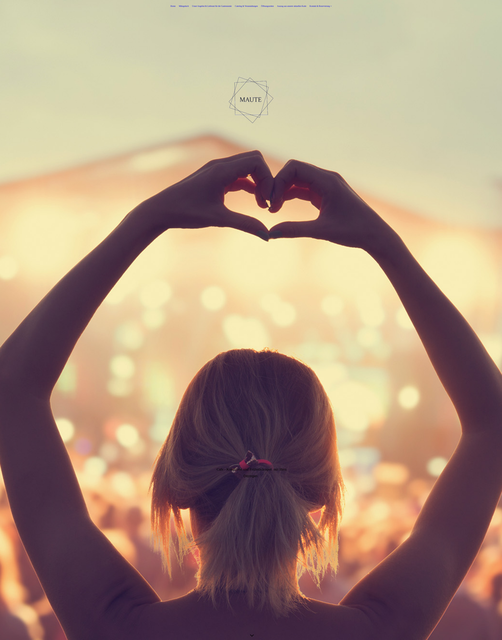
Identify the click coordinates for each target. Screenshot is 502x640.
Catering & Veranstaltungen (246, 6)
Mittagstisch (184, 6)
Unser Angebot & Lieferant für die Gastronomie (212, 6)
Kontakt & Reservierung (320, 6)
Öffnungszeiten (267, 6)
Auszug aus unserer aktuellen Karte (291, 6)
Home (173, 6)
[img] (251, 320)
